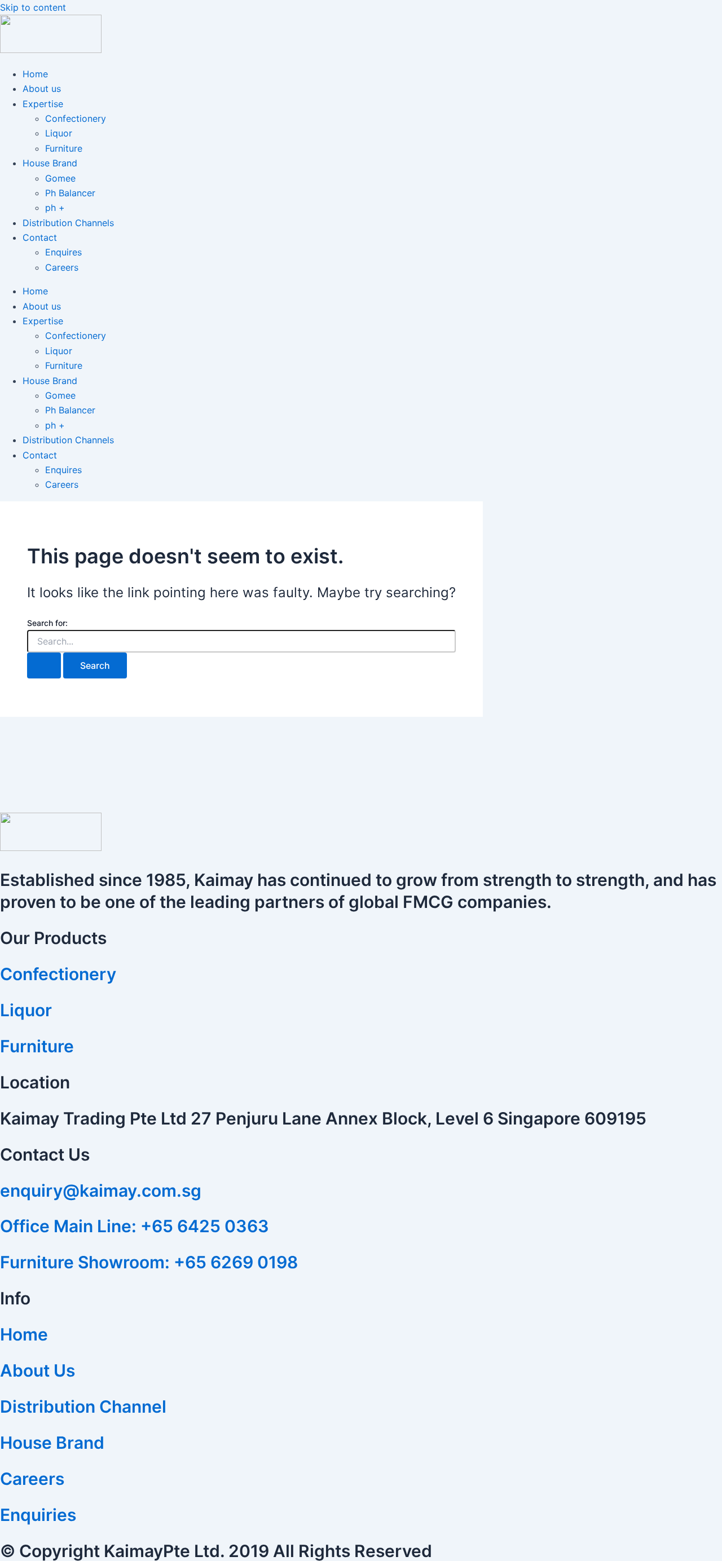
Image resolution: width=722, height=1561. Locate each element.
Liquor (58, 133)
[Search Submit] (44, 665)
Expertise (43, 103)
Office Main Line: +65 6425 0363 (134, 1226)
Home (35, 74)
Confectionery (75, 118)
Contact (40, 237)
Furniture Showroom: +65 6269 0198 (149, 1262)
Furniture (63, 148)
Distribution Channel (83, 1406)
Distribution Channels (68, 222)
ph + (55, 207)
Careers (61, 267)
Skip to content (33, 7)
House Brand (50, 163)
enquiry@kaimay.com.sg (100, 1190)
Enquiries (38, 1515)
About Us (37, 1370)
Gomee (60, 178)
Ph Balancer (70, 193)
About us (42, 88)
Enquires (63, 252)
